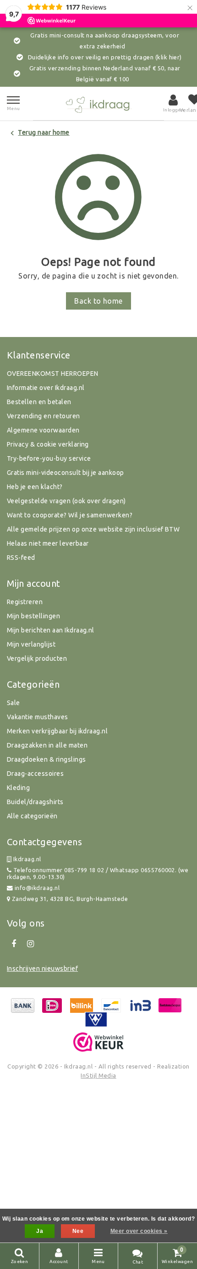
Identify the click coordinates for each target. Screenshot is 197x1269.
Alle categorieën (32, 816)
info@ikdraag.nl (37, 888)
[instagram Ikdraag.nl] (30, 944)
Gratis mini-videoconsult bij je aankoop (65, 472)
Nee (77, 1231)
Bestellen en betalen (39, 401)
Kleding (18, 787)
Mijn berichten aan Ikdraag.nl (50, 630)
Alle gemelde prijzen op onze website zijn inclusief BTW (93, 529)
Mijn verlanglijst (31, 644)
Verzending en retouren (43, 416)
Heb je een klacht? (35, 486)
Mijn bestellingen (33, 616)
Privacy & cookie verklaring (48, 444)
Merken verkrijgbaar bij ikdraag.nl (57, 731)
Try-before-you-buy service (49, 458)
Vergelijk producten (37, 658)
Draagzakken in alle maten (47, 745)
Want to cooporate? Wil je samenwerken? (69, 515)
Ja (39, 1231)
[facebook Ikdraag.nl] (14, 944)
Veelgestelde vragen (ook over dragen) (66, 501)
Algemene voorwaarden (43, 430)
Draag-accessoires (35, 773)
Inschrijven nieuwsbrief (42, 968)
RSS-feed (21, 557)
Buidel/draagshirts (35, 802)
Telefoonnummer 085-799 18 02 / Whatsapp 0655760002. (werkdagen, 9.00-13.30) (97, 873)
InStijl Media (98, 1075)
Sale (13, 702)
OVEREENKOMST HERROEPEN (52, 373)
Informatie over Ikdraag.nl (45, 387)
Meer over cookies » (139, 1231)
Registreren (25, 602)
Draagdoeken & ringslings (46, 759)
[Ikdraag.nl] (98, 103)
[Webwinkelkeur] (98, 1042)
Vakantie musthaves (37, 717)
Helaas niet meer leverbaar (47, 543)
